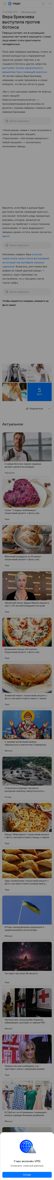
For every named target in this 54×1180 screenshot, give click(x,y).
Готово (27, 1174)
